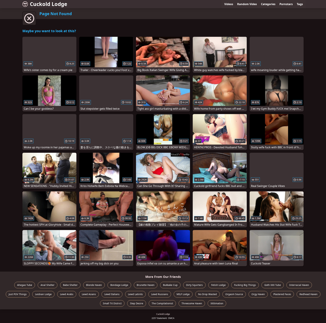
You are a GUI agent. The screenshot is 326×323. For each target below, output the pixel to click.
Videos (228, 4)
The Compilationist (162, 303)
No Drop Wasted (207, 294)
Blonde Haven (94, 285)
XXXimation (217, 303)
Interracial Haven (299, 285)
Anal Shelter (48, 285)
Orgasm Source (234, 294)
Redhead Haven (309, 294)
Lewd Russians (159, 294)
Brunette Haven (146, 285)
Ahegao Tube (24, 285)
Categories (268, 4)
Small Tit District (112, 303)
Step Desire (136, 303)
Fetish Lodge (218, 285)
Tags (300, 4)
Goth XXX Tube (272, 285)
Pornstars (286, 4)
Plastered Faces (282, 294)
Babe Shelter (70, 285)
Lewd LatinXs (135, 294)
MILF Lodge (183, 294)
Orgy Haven (258, 294)
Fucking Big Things (245, 285)
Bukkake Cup (170, 285)
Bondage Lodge (119, 285)
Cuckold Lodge (48, 4)
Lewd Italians (112, 294)
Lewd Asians (89, 294)
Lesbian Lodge (43, 294)
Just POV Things (18, 294)
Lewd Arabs (66, 294)
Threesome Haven (192, 303)
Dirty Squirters (194, 285)
